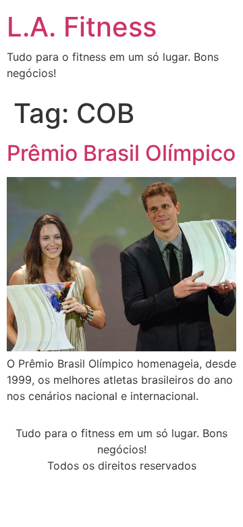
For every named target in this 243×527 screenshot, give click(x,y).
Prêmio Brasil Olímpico (121, 153)
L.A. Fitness (82, 26)
